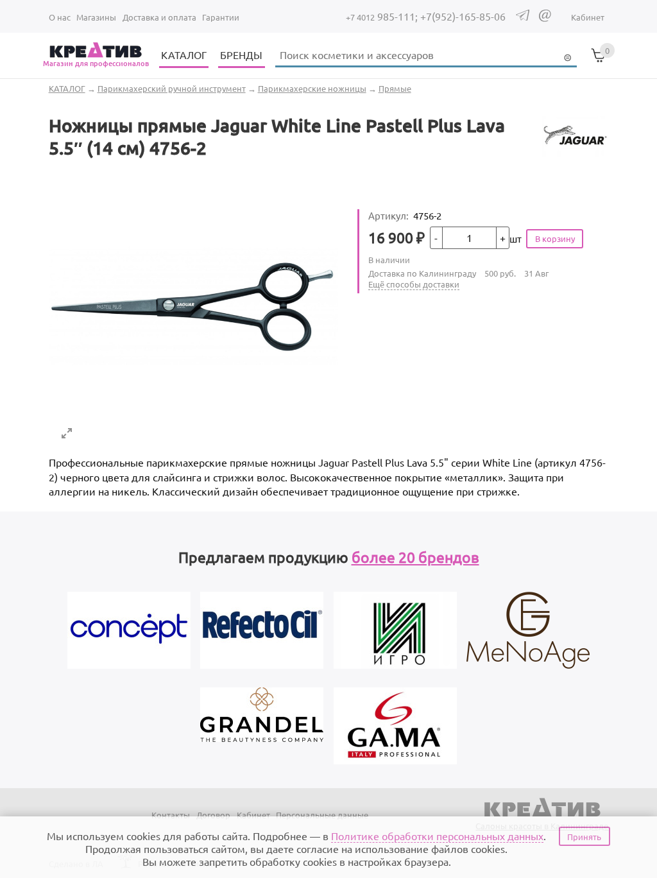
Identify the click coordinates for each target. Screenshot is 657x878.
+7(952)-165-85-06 (463, 16)
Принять (584, 836)
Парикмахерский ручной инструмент (172, 88)
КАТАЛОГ (184, 54)
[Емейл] (545, 18)
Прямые (395, 88)
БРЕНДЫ (241, 54)
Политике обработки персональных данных (437, 835)
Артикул (388, 215)
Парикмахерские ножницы (312, 88)
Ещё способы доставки (413, 284)
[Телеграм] (522, 17)
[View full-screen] (66, 433)
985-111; (383, 16)
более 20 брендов (415, 556)
